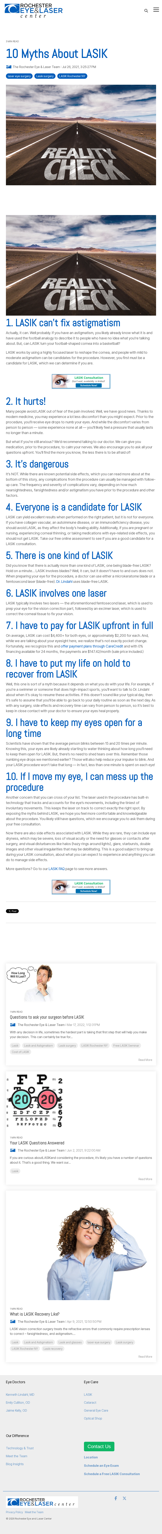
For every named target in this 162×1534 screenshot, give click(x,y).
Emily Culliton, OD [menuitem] (18, 1402)
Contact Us (99, 1446)
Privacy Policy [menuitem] (14, 1512)
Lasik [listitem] (15, 1045)
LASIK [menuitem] (88, 1395)
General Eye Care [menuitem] (96, 1410)
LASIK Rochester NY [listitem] (95, 1045)
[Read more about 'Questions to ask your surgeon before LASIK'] (81, 983)
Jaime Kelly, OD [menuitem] (16, 1410)
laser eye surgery (19, 76)
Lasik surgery (45, 76)
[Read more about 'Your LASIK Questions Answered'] (81, 1100)
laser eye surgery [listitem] (99, 1342)
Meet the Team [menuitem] (16, 1456)
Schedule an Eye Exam (101, 1466)
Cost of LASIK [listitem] (20, 1052)
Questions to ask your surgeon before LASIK (47, 1017)
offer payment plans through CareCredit (92, 646)
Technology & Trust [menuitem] (20, 1448)
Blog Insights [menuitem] (15, 1464)
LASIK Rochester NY (72, 76)
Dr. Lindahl (64, 581)
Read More (145, 1059)
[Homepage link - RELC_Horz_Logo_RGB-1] (42, 1505)
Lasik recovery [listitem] (53, 1348)
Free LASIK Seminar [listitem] (126, 1045)
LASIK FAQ (57, 869)
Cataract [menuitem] (90, 1402)
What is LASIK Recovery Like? (34, 1314)
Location (91, 1457)
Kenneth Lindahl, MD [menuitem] (20, 1395)
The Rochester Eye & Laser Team (36, 67)
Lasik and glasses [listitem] (70, 1342)
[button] (156, 9)
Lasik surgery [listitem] (67, 1045)
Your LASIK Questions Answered (37, 1143)
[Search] (146, 11)
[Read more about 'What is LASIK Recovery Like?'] (81, 1245)
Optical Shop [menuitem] (93, 1418)
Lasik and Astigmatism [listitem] (38, 1045)
